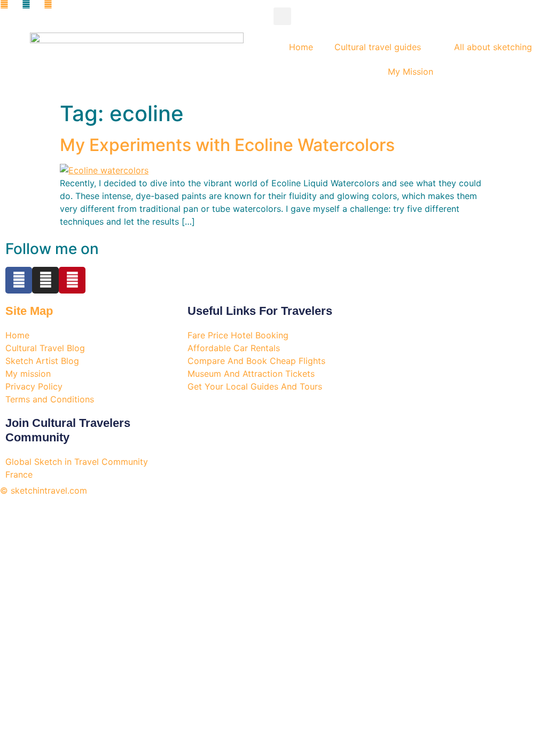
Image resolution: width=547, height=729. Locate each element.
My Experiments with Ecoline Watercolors (227, 144)
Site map (29, 311)
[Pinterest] (72, 280)
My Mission (410, 71)
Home (301, 47)
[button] (282, 16)
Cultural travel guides (377, 47)
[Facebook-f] (18, 280)
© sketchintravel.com (43, 490)
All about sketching (493, 47)
